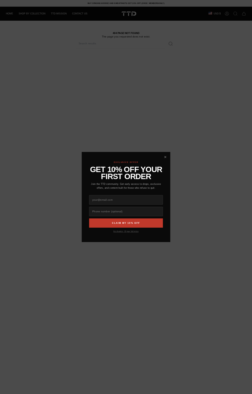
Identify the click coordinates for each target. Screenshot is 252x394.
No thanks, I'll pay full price (126, 231)
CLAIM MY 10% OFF (126, 223)
